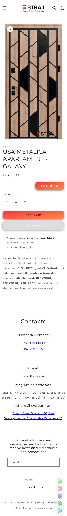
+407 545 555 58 (33, 343)
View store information (20, 247)
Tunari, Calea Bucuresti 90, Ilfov (34, 413)
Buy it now (33, 225)
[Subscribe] (55, 462)
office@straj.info (33, 376)
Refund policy (55, 502)
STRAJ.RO (19, 502)
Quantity (7, 194)
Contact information (45, 508)
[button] (5, 8)
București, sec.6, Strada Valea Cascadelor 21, (33, 418)
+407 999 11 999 (33, 349)
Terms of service (24, 508)
